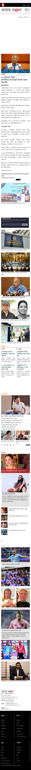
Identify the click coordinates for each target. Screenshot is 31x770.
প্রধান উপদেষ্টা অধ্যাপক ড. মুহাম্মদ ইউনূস (15, 175)
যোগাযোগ (19, 747)
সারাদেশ (3, 723)
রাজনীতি (3, 726)
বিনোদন (4, 452)
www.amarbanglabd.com (12, 705)
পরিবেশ (18, 753)
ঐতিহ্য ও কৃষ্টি (20, 728)
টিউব (18, 755)
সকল (28, 5)
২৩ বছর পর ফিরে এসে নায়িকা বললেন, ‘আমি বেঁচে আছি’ (18, 524)
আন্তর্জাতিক (3, 728)
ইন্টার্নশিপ (19, 750)
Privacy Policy (20, 734)
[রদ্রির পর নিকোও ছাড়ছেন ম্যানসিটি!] (15, 557)
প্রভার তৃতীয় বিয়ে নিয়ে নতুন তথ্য (17, 530)
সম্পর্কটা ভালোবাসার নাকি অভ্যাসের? (9, 418)
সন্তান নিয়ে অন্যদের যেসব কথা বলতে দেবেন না (11, 420)
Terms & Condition (5, 761)
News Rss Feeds (5, 763)
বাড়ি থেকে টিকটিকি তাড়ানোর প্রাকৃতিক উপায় (11, 422)
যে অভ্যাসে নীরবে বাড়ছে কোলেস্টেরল (9, 425)
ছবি (17, 758)
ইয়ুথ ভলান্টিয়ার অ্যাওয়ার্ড (7, 174)
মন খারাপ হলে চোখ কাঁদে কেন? (8, 429)
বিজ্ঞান (2, 734)
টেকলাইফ (19, 731)
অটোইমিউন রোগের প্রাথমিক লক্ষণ (8, 427)
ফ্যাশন (2, 747)
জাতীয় (3, 74)
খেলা (3, 546)
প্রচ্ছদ (24, 5)
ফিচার (2, 750)
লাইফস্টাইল (5, 394)
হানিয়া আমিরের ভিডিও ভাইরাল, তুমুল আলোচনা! (18, 509)
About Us (3, 736)
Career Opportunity (21, 736)
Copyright (3, 765)
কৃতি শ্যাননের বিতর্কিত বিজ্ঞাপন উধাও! (18, 516)
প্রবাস (2, 731)
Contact (18, 761)
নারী (2, 755)
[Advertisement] (15, 35)
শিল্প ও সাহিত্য (20, 726)
